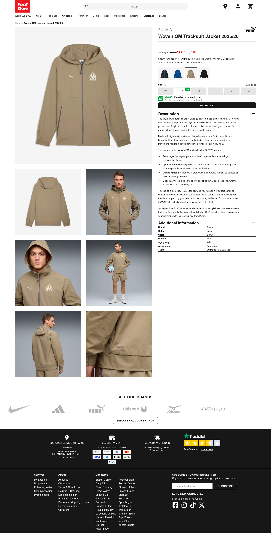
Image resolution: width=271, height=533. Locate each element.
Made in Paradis (105, 517)
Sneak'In (123, 494)
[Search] (87, 6)
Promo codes (41, 494)
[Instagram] (184, 505)
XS (165, 91)
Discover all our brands (135, 420)
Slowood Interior (128, 487)
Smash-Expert (126, 491)
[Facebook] (175, 505)
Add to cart (207, 105)
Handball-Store (104, 506)
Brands (162, 15)
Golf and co (102, 502)
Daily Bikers (102, 483)
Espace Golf (102, 494)
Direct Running (104, 487)
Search (135, 6)
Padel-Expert (103, 528)
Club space (119, 15)
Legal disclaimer (67, 494)
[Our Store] (225, 6)
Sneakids (124, 498)
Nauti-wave (102, 521)
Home (18, 22)
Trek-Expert (125, 510)
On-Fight (100, 525)
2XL (248, 91)
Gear (106, 15)
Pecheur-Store (127, 479)
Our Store (63, 510)
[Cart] (250, 6)
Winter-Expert (126, 525)
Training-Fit (125, 506)
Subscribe (225, 486)
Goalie (96, 15)
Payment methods (68, 498)
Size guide (251, 84)
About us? (64, 479)
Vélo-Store (124, 521)
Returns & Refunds (69, 491)
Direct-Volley (103, 491)
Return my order (43, 491)
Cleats (39, 15)
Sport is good (126, 502)
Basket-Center (104, 479)
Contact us (67, 447)
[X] (202, 505)
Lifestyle (134, 15)
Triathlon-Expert (127, 513)
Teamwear (82, 15)
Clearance (148, 15)
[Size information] (165, 85)
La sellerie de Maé (106, 513)
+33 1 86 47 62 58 (67, 457)
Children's (67, 15)
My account (40, 479)
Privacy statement (68, 506)
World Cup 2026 (23, 15)
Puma (165, 29)
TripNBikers (125, 517)
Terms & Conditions (69, 487)
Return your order (157, 450)
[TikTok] (193, 505)
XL (232, 91)
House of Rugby (105, 510)
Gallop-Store (103, 498)
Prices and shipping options (73, 502)
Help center (40, 483)
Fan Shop (52, 15)
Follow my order (43, 487)
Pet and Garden (127, 483)
